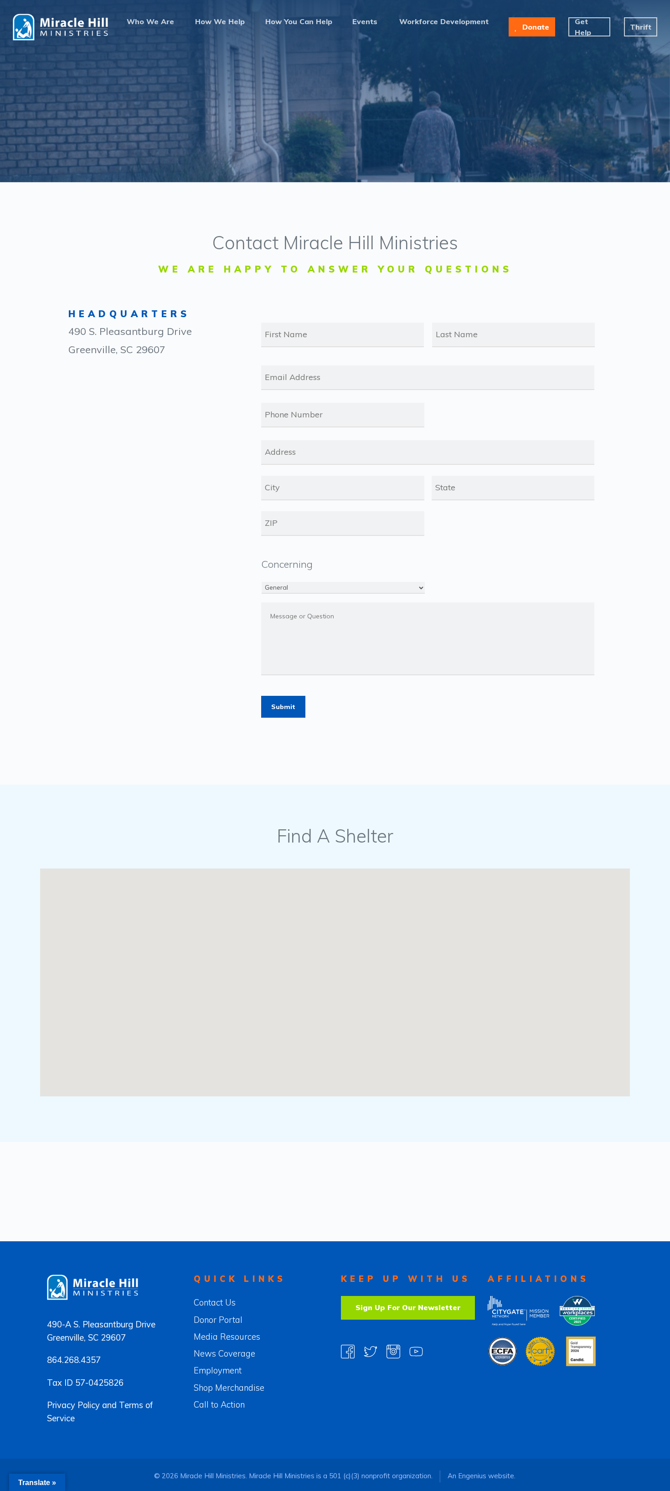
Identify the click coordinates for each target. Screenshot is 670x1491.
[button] (263, 1022)
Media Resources (227, 1337)
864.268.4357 (74, 1360)
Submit (283, 707)
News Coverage (224, 1353)
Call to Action (219, 1404)
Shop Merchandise (229, 1388)
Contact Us (215, 1302)
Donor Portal (218, 1320)
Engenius (472, 1475)
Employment (218, 1370)
